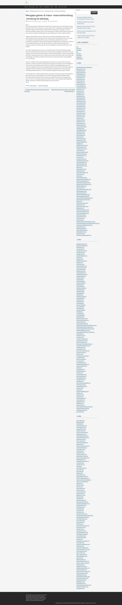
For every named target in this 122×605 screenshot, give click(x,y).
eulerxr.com (79, 167)
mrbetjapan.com (80, 507)
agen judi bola (38, 594)
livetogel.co (79, 176)
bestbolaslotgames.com (82, 196)
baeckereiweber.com (81, 244)
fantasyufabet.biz (81, 283)
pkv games (45, 85)
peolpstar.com (80, 444)
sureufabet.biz (80, 303)
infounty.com (79, 354)
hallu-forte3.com (80, 552)
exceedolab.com (80, 135)
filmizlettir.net (79, 424)
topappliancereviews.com (83, 576)
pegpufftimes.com (81, 429)
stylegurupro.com (81, 140)
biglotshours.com (80, 271)
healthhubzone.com (81, 261)
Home (26, 7)
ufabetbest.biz (80, 301)
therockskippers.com (81, 556)
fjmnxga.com (79, 524)
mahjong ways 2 (42, 597)
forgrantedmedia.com (82, 442)
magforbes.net (80, 463)
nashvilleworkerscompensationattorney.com (88, 223)
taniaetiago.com (80, 401)
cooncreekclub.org (81, 427)
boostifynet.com (80, 109)
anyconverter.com (81, 491)
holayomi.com (80, 220)
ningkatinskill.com (81, 371)
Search (78, 10)
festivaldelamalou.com (82, 435)
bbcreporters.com (81, 322)
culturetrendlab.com (81, 162)
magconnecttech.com (82, 172)
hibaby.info (79, 201)
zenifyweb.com (80, 174)
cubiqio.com (79, 143)
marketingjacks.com (81, 575)
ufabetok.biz (79, 311)
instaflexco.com (80, 121)
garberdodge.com (81, 439)
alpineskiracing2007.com (82, 561)
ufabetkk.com (80, 498)
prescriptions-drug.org (82, 456)
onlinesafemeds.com (81, 274)
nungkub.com (80, 396)
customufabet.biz (81, 305)
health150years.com (81, 454)
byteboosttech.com (81, 266)
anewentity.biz (80, 508)
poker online (79, 58)
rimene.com (79, 539)
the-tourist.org (80, 469)
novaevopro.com (80, 104)
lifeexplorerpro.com (81, 155)
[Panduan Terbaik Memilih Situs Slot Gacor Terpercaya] (26, 3)
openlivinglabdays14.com (83, 330)
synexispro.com (80, 218)
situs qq (27, 596)
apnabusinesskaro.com (82, 586)
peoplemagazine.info (81, 245)
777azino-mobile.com (82, 339)
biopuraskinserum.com (82, 532)
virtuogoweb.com (81, 269)
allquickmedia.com (81, 500)
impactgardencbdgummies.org (84, 406)
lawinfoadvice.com (81, 376)
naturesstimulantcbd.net (82, 408)
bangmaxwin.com (81, 527)
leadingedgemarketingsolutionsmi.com (86, 325)
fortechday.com (80, 233)
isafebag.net (79, 473)
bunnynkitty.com (80, 520)
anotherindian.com (81, 398)
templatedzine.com (81, 374)
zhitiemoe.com (80, 395)
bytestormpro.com (81, 159)
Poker (51, 7)
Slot (37, 7)
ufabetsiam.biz (80, 284)
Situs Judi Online (62, 7)
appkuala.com (80, 510)
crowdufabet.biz (80, 315)
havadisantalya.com (81, 250)
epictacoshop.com (81, 530)
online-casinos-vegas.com (83, 571)
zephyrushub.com (81, 72)
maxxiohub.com (80, 96)
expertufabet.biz (80, 281)
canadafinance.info (81, 536)
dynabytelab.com (81, 76)
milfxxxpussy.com (81, 384)
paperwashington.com (82, 203)
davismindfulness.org (81, 230)
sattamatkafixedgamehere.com (84, 198)
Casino (41, 7)
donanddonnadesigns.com (83, 182)
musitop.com (79, 388)
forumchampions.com (82, 432)
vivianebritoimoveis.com (82, 461)
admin (45, 21)
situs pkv (78, 48)
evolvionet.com (80, 77)
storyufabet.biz (80, 306)
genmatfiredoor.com (81, 177)
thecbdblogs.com (81, 583)
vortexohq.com (80, 150)
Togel (55, 7)
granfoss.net (79, 558)
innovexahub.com (81, 84)
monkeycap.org (80, 464)
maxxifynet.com (80, 82)
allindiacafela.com (81, 559)
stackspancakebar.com (82, 547)
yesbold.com (79, 259)
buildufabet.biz (80, 317)
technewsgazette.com (82, 502)
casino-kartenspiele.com (82, 478)
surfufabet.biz (80, 300)
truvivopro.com (80, 89)
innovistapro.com (80, 123)
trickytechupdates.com (82, 578)
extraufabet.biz (80, 293)
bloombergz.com (80, 474)
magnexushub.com (81, 267)
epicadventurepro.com (82, 152)
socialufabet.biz (80, 298)
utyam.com (79, 389)
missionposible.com (81, 569)
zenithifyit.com (80, 94)
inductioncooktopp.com (82, 211)
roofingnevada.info (81, 215)
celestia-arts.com (80, 430)
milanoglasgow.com (81, 551)
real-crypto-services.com (83, 350)
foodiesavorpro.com (81, 148)
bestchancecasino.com (82, 206)
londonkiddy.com (80, 226)
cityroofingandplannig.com (83, 345)
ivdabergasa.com (80, 347)
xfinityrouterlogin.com (82, 573)
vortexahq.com (80, 92)
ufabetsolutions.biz (81, 296)
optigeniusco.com (81, 101)
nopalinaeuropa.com (81, 410)
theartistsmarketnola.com (83, 544)
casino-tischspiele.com (82, 481)
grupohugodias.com (81, 366)
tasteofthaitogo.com (81, 519)
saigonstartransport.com (82, 525)
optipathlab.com (80, 74)
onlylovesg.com (80, 187)
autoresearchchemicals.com (83, 585)
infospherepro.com (81, 147)
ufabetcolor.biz (80, 291)
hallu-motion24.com (81, 554)
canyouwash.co (80, 249)
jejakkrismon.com (80, 495)
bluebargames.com (81, 434)
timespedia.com (80, 493)
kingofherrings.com (81, 505)
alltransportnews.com (82, 318)
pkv (77, 46)
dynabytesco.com (81, 138)
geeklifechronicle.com (82, 145)
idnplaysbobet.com (81, 193)
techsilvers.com (80, 369)
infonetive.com (80, 529)
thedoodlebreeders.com (82, 364)
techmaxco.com (80, 133)
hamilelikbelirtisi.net (81, 130)
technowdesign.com (81, 342)
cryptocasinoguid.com (82, 323)
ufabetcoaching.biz (81, 228)
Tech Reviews (93, 603)
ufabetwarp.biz (80, 278)
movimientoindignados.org (83, 383)
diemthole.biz (79, 497)
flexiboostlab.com (81, 125)
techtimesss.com (80, 449)
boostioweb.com (80, 70)
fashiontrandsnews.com (82, 320)
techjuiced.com (80, 264)
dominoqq (79, 55)
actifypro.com (80, 118)
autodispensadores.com (82, 209)
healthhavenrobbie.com (82, 181)
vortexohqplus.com (81, 126)
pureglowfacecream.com (83, 503)
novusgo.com (80, 157)
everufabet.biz (80, 313)
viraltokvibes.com (81, 459)
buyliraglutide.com (81, 272)
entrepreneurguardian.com (83, 199)
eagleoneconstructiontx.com (83, 184)
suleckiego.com (80, 588)
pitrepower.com (80, 564)
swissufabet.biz (80, 286)
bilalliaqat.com (80, 208)
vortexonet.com (80, 81)
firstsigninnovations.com (82, 437)
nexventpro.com (80, 111)
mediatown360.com (81, 566)
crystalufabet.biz (80, 310)
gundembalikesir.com (81, 255)
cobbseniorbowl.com (81, 340)
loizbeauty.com (80, 490)
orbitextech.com (80, 170)
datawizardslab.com (81, 142)
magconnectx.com (81, 216)
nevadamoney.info (81, 537)
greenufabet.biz (80, 289)
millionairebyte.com (81, 232)
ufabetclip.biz (79, 279)
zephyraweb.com (80, 98)
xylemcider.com (80, 400)
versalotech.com (80, 131)
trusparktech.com (81, 106)
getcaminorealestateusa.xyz (83, 235)
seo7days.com (80, 512)
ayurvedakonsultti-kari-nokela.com (85, 332)
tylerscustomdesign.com (82, 446)
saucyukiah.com (80, 420)
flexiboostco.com (80, 69)
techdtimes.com (80, 252)
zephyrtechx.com (80, 113)
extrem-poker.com (81, 359)
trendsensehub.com (81, 164)
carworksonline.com (81, 447)
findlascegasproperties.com (83, 179)
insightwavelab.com (81, 154)
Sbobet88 (46, 7)
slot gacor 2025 (31, 594)
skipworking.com (80, 488)
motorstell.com (80, 452)
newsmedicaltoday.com (82, 213)
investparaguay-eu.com (82, 356)
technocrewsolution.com (82, 458)
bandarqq (78, 50)
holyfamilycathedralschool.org (84, 225)
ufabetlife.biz (79, 294)
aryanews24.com (80, 335)
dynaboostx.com (80, 120)
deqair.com (79, 367)
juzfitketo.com (80, 403)
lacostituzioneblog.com (82, 391)
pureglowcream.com (81, 513)
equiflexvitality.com (81, 186)
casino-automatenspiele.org (83, 480)
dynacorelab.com (81, 86)
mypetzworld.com (81, 352)
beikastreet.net (80, 422)
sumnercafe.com (80, 379)
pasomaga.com (80, 405)
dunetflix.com (79, 381)
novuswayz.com (80, 116)
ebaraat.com (79, 262)
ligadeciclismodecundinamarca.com (85, 221)
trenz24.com (79, 486)
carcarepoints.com (81, 362)
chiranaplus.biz (80, 546)
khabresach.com (80, 581)
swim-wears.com (80, 441)
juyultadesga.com (81, 349)
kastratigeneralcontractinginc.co (84, 327)
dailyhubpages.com (81, 191)
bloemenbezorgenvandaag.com (84, 515)
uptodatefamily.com (81, 386)
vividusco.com (80, 91)
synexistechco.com (81, 87)
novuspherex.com (81, 103)
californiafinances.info (82, 534)
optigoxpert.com (80, 115)
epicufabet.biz (80, 308)
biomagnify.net (80, 411)
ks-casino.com (80, 361)
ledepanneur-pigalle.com (82, 541)
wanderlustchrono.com (82, 160)
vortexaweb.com (80, 99)
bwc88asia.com (80, 357)
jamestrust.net (80, 485)
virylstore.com (80, 451)
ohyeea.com (79, 393)
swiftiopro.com (80, 128)
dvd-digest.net (80, 542)
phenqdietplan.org (81, 378)
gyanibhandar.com (81, 276)
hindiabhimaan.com (81, 580)
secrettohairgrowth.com (82, 517)
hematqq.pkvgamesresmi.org (37, 600)
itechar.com (79, 257)
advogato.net (79, 471)
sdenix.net (79, 466)
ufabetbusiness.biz (81, 288)
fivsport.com (79, 372)
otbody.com (79, 483)
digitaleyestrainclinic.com (83, 568)
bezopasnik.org (80, 522)
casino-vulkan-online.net (82, 563)
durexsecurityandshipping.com (84, 344)
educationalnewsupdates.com (84, 67)
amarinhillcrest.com (81, 468)
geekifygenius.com (81, 169)
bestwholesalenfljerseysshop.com (85, 328)
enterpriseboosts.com (82, 476)
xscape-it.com (80, 337)
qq (77, 52)
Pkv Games (32, 7)
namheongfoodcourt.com (83, 549)
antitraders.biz (80, 333)
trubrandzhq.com (80, 108)
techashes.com (80, 247)
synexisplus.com (80, 79)
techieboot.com (80, 254)
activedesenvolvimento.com (83, 189)
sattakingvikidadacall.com (83, 194)
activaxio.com (80, 137)
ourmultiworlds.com (81, 425)
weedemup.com (80, 204)
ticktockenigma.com (81, 165)
